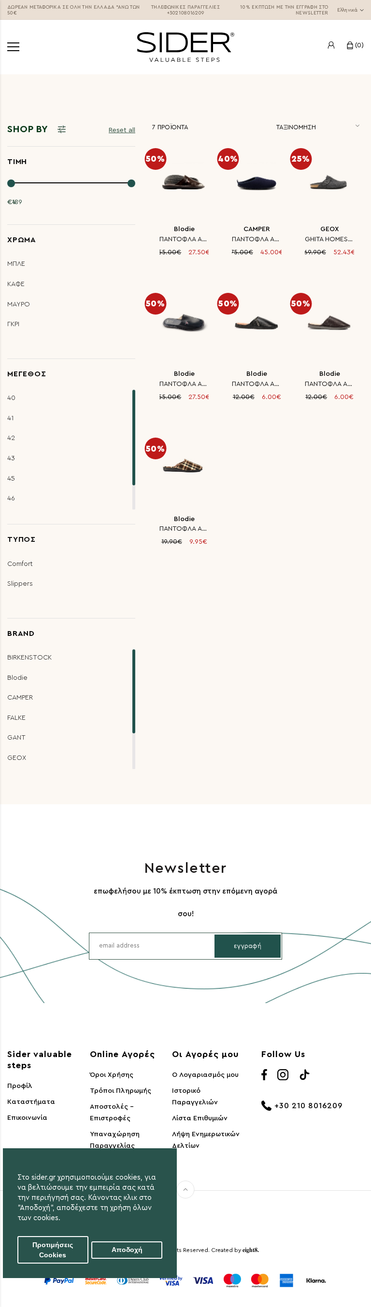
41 (10, 418)
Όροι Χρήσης (111, 1075)
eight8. (251, 1250)
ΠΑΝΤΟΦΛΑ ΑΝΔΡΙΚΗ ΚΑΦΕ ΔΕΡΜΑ (184, 384)
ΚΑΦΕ (16, 284)
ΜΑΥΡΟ (18, 304)
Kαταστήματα (31, 1102)
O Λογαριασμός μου (205, 1075)
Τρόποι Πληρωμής (120, 1090)
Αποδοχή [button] (127, 1249)
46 (11, 498)
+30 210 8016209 (308, 1106)
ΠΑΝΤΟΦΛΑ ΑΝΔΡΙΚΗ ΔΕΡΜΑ (184, 239)
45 (11, 478)
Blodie (17, 677)
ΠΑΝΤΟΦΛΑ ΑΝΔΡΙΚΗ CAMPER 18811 (256, 239)
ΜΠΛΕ (16, 264)
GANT (16, 737)
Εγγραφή (247, 946)
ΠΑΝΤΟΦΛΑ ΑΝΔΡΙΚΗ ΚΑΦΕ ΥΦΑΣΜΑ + (329, 384)
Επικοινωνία (27, 1117)
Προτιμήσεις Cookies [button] (52, 1250)
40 (11, 398)
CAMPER (20, 697)
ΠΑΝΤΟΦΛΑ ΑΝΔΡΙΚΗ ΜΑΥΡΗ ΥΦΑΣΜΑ (256, 384)
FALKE (16, 718)
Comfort (20, 564)
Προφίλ (19, 1086)
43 (11, 458)
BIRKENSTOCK (29, 657)
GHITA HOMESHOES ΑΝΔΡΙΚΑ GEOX (329, 239)
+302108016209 (185, 13)
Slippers (20, 583)
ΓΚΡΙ (13, 324)
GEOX (16, 758)
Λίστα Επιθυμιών (200, 1118)
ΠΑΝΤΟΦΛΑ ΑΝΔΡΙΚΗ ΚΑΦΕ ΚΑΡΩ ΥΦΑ (184, 528)
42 (11, 438)
